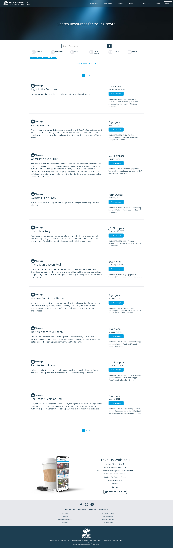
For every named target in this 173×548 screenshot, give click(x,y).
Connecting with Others (124, 411)
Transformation (115, 380)
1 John (138, 413)
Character (126, 207)
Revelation (112, 106)
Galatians (123, 173)
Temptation (127, 210)
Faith (124, 99)
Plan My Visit (93, 3)
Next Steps (146, 3)
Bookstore (65, 514)
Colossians (114, 246)
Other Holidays (122, 413)
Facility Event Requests (65, 519)
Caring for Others (129, 135)
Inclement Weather (108, 514)
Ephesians (138, 277)
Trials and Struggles (130, 344)
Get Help (132, 3)
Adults (120, 104)
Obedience (127, 169)
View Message (116, 94)
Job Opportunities (108, 516)
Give (158, 3)
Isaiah (126, 104)
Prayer (125, 274)
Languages (65, 522)
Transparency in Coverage (86, 542)
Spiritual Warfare (122, 102)
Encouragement (115, 310)
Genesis (130, 313)
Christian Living (128, 308)
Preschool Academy (108, 519)
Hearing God (128, 137)
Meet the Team (108, 522)
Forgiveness (127, 409)
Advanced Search (86, 63)
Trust (132, 243)
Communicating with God (125, 171)
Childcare (65, 516)
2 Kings (131, 380)
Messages (108, 3)
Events (120, 3)
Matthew (133, 104)
